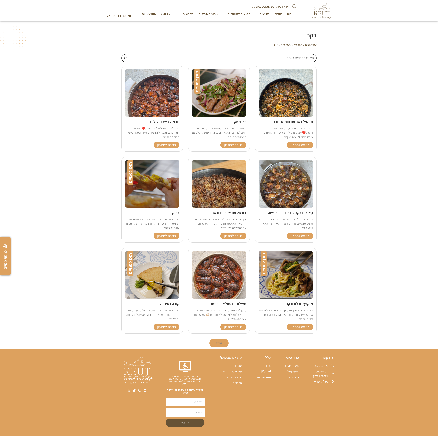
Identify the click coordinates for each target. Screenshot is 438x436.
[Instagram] (114, 16)
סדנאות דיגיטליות (239, 14)
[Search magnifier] (125, 58)
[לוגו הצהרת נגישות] (185, 366)
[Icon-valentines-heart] (129, 16)
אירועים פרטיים (208, 14)
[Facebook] (119, 16)
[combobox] (217, 6)
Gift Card (167, 14)
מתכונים (188, 14)
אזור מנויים (149, 14)
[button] (219, 343)
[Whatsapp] (124, 16)
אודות (278, 14)
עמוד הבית (311, 45)
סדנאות (264, 14)
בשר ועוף (286, 45)
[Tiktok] (108, 16)
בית (289, 14)
